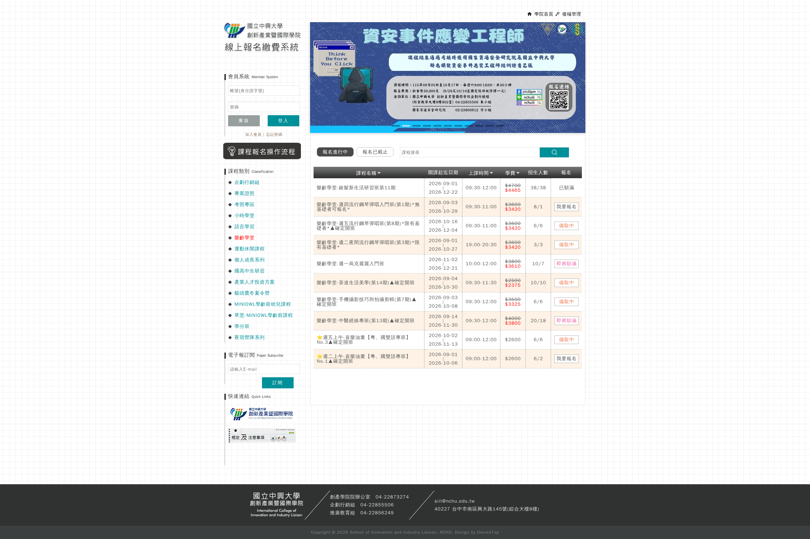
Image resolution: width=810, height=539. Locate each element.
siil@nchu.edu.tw (454, 501)
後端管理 (571, 14)
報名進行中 (335, 152)
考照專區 (244, 204)
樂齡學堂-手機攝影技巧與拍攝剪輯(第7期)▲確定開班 (367, 302)
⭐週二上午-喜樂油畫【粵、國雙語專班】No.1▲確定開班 (364, 359)
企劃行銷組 (247, 182)
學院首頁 (543, 14)
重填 (244, 120)
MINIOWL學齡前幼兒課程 (262, 304)
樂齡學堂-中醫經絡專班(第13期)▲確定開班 (366, 320)
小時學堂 (244, 215)
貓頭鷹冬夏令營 (252, 293)
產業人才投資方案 (254, 282)
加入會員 (253, 134)
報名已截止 (375, 152)
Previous (300, 83)
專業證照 (244, 193)
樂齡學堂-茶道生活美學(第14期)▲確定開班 (366, 282)
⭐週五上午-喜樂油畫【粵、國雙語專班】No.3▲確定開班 (364, 340)
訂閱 (277, 382)
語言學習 (244, 226)
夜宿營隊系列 (249, 337)
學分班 (242, 326)
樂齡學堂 (244, 238)
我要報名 (567, 207)
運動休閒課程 (249, 249)
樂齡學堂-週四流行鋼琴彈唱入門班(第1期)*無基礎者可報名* (368, 207)
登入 (283, 120)
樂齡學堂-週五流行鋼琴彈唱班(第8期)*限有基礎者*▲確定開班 (368, 226)
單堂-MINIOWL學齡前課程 (263, 315)
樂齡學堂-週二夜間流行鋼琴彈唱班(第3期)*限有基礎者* (368, 245)
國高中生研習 (249, 271)
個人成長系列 (249, 260)
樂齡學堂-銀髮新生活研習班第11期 (356, 188)
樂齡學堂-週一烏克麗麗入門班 (350, 263)
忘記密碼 (274, 134)
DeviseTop (488, 532)
